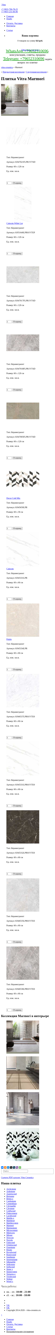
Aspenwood (11, 1194)
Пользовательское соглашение (20, 1331)
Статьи (9, 30)
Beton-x (9, 1199)
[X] (11, 1167)
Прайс (9, 19)
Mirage (9, 1235)
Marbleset (10, 1220)
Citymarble (11, 1206)
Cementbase (11, 1203)
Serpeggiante (11, 1259)
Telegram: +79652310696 (23, 58)
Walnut (9, 1279)
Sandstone (10, 1257)
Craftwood (10, 1211)
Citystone (10, 1208)
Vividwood (11, 1276)
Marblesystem (12, 1223)
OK (8, 1308)
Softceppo (10, 1264)
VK (8, 1305)
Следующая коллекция (36, 72)
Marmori (10, 1225)
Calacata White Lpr (14, 223)
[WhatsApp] (20, 1167)
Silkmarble (10, 1262)
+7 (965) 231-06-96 (9, 12)
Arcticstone (11, 1189)
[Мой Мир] (8, 1167)
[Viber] (17, 1167)
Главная (10, 16)
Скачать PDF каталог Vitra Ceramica (17, 1177)
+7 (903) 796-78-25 (9, 9)
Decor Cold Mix (13, 498)
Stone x (9, 1269)
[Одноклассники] (5, 1167)
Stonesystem (11, 1272)
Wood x (9, 1281)
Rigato (9, 1250)
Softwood (10, 1267)
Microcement (11, 1230)
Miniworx (10, 1233)
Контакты (10, 26)
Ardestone (10, 1191)
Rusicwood (11, 1255)
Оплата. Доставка (14, 23)
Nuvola (9, 1240)
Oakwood (10, 1242)
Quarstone (10, 1247)
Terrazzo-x (10, 1274)
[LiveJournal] (14, 1167)
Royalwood (11, 1252)
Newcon (10, 1237)
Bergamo (10, 1196)
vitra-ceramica (7, 67)
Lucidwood (11, 1216)
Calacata (10, 569)
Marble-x (10, 1218)
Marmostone (11, 1228)
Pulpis (9, 639)
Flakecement (11, 1213)
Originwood (11, 1245)
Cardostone (11, 1201)
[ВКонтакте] (2, 1167)
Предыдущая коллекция (13, 72)
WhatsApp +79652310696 (27, 51)
